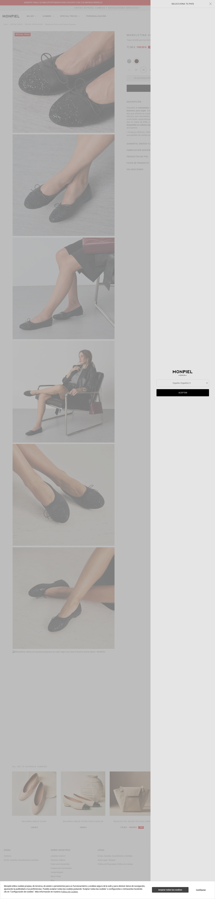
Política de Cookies (69, 892)
